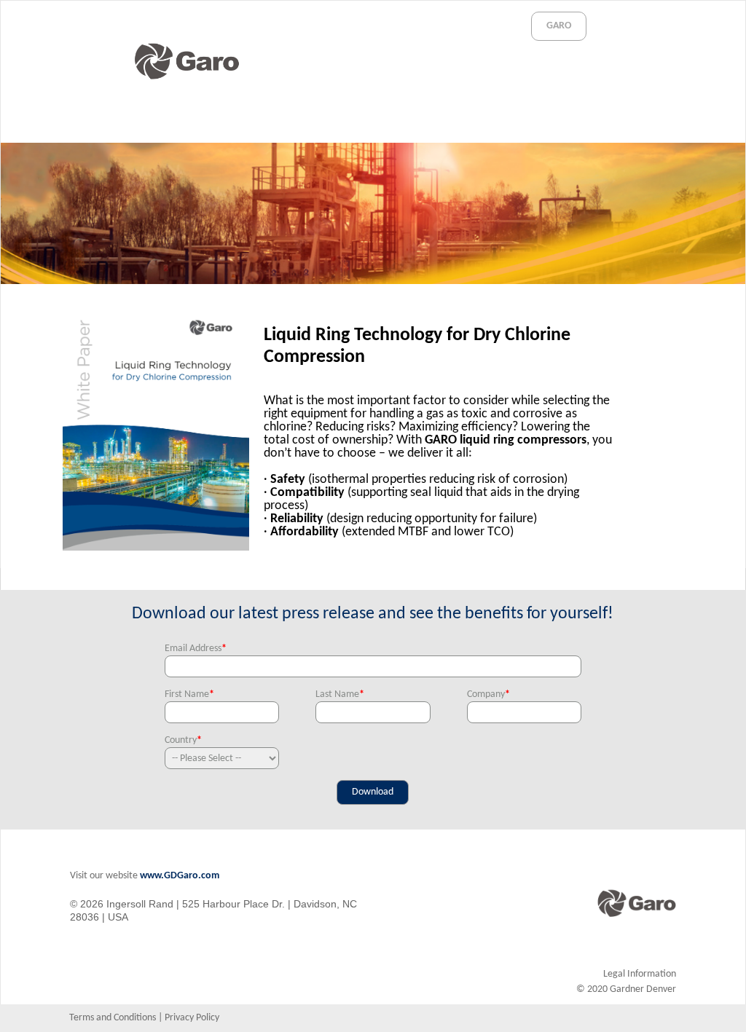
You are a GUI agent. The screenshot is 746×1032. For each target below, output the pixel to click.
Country (183, 740)
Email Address (196, 648)
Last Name (339, 694)
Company (488, 694)
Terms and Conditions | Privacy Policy (144, 1017)
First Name (189, 694)
